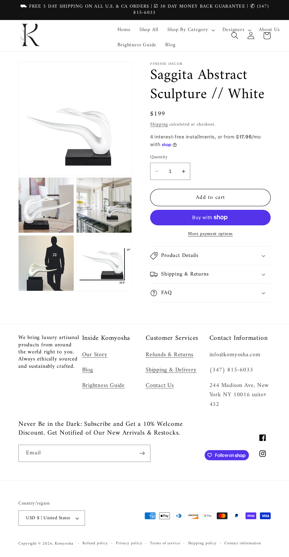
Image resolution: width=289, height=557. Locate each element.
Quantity (159, 157)
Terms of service (165, 543)
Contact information (242, 543)
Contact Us (160, 385)
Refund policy (95, 543)
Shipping (159, 124)
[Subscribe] (142, 453)
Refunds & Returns (169, 355)
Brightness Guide (103, 385)
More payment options (210, 234)
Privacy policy (129, 543)
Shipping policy (202, 543)
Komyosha (64, 543)
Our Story (95, 355)
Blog (87, 370)
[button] (190, 30)
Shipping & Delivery (171, 370)
